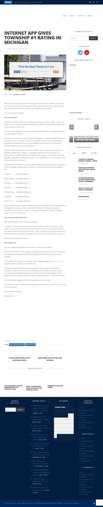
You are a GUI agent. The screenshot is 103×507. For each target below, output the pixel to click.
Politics (83, 425)
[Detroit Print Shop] (84, 211)
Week (74, 153)
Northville (88, 434)
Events (83, 413)
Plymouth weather (75, 113)
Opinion (84, 420)
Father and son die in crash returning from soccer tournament (86, 179)
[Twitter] (90, 2)
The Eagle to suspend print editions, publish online (86, 169)
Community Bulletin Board (55, 386)
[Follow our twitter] (80, 52)
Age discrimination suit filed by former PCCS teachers (40, 437)
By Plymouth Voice (83, 163)
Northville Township (87, 451)
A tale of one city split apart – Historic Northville (27, 2)
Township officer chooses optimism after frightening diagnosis (41, 472)
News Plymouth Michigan (17, 344)
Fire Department (86, 415)
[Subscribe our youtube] (86, 52)
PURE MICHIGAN (83, 196)
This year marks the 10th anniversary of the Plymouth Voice (13, 387)
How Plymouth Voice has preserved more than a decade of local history (41, 408)
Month (84, 153)
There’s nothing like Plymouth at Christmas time (40, 463)
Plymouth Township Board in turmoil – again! (87, 160)
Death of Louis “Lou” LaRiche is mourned (85, 189)
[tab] (74, 153)
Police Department (87, 423)
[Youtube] (93, 2)
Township (84, 494)
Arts (82, 408)
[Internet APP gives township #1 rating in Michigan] (35, 72)
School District (86, 427)
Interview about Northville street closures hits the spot (41, 446)
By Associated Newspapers (85, 192)
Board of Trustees (87, 410)
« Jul (55, 439)
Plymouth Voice (12, 49)
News (83, 418)
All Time (94, 153)
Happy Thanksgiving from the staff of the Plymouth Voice (34, 388)
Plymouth (7, 341)
